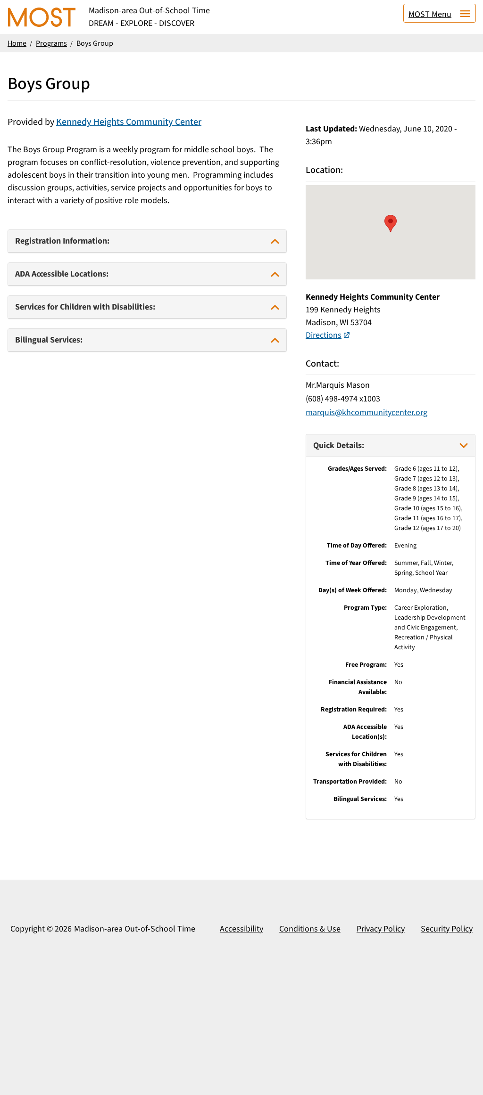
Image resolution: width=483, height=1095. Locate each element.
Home (17, 43)
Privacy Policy (381, 929)
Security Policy (447, 929)
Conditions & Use (310, 929)
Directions (323, 335)
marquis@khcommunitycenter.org (366, 412)
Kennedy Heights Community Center (128, 122)
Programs (51, 43)
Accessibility (241, 929)
